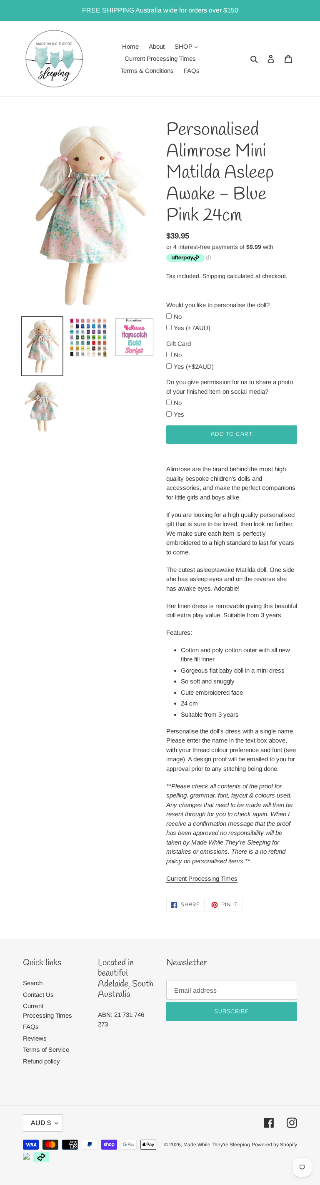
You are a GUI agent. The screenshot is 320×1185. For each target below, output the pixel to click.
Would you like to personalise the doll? (218, 304)
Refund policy (41, 1061)
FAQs (31, 1026)
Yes (179, 414)
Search (32, 982)
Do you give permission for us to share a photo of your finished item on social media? (229, 386)
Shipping (213, 276)
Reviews (35, 1038)
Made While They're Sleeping (216, 1145)
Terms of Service (46, 1049)
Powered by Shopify (274, 1145)
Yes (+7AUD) (192, 327)
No (178, 316)
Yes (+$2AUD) (194, 366)
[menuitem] (130, 46)
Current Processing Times (202, 878)
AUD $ (41, 1122)
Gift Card (178, 343)
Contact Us (38, 994)
